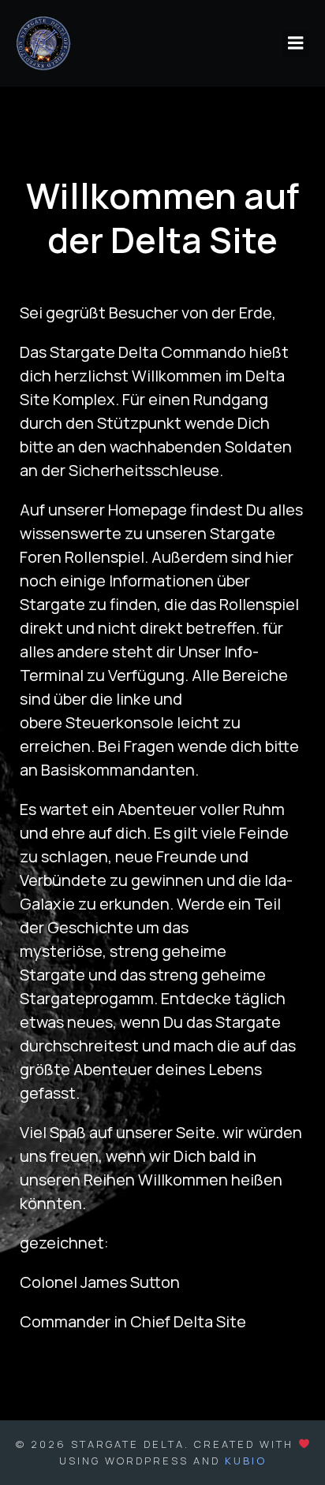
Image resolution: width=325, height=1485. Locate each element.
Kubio (246, 1460)
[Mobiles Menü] (295, 43)
